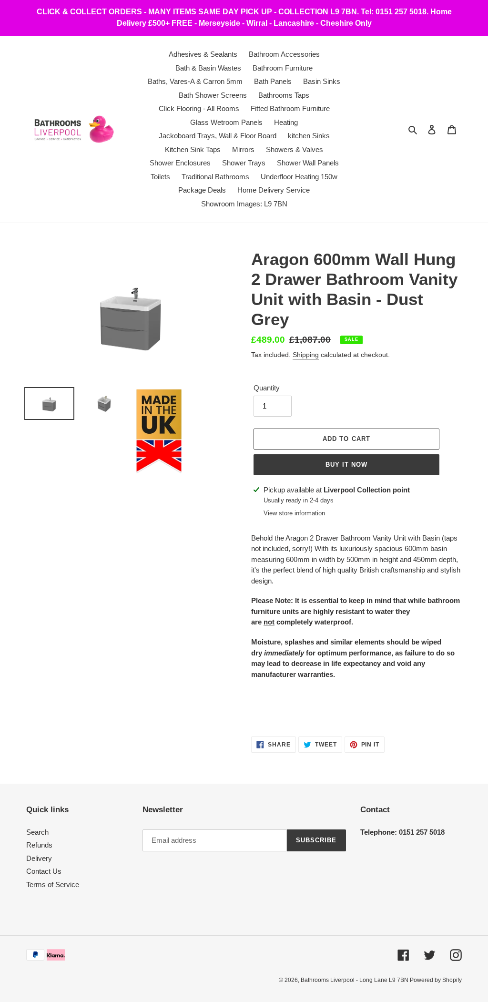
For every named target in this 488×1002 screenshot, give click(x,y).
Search (37, 832)
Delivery (39, 858)
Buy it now (346, 464)
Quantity (267, 388)
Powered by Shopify (436, 980)
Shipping (306, 354)
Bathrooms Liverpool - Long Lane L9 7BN (355, 980)
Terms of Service (52, 884)
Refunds (39, 845)
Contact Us (43, 871)
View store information (294, 513)
